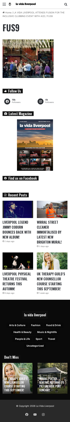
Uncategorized (35, 345)
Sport (39, 338)
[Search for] (65, 5)
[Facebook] (27, 414)
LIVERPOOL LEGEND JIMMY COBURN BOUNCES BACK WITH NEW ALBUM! (17, 230)
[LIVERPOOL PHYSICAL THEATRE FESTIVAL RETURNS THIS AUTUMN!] (18, 261)
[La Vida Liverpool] (22, 4)
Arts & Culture (17, 325)
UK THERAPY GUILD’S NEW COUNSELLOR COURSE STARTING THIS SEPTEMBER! (51, 281)
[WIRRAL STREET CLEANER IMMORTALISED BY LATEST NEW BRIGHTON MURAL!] (52, 209)
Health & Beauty (22, 332)
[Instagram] (43, 414)
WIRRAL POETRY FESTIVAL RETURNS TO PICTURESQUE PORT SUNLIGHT (51, 384)
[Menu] (4, 5)
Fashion (35, 325)
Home (8, 12)
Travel (51, 338)
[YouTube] (35, 414)
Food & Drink (53, 325)
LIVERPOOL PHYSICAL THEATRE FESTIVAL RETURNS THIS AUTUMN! (17, 281)
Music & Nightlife (47, 332)
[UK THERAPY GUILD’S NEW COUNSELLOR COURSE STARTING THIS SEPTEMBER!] (52, 261)
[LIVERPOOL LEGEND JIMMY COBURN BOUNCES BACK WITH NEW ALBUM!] (18, 209)
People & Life (22, 338)
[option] (17, 378)
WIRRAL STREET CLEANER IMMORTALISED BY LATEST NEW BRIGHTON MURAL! (49, 232)
